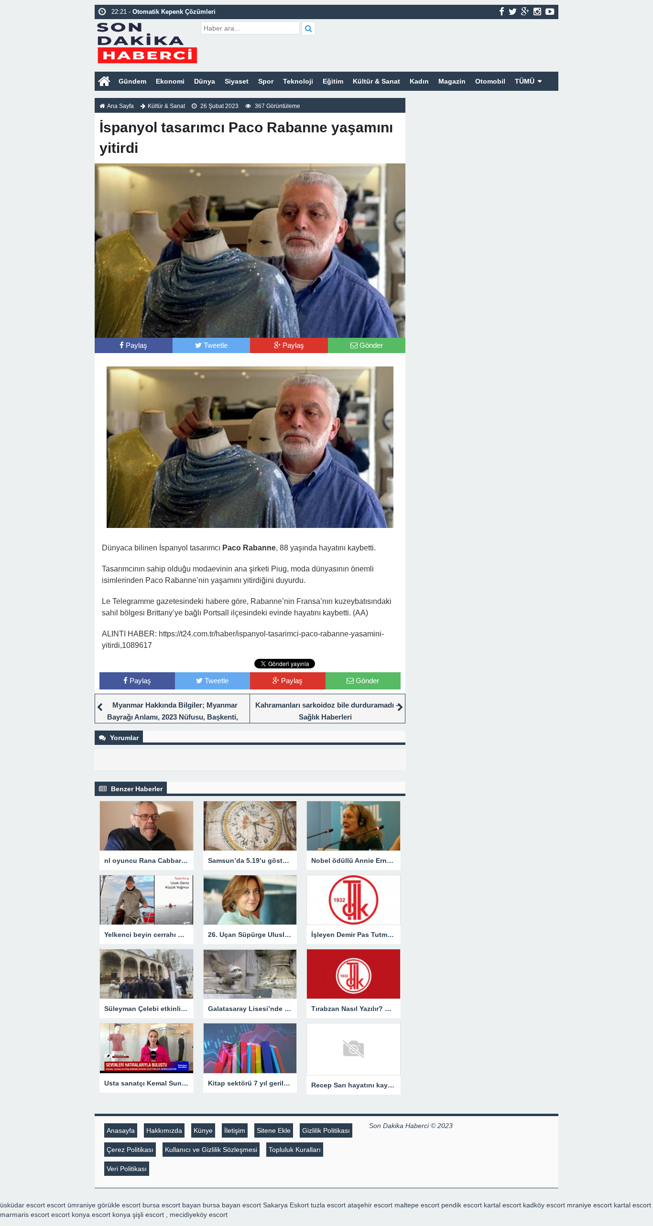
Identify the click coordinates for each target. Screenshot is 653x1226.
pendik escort (461, 1205)
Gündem (132, 81)
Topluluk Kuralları (295, 1149)
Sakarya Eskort (286, 1205)
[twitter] (513, 11)
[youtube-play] (550, 11)
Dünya (204, 81)
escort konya (70, 1214)
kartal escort (502, 1205)
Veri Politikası (127, 1168)
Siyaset (237, 81)
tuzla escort (328, 1205)
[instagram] (537, 11)
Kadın (419, 81)
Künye (203, 1130)
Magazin (452, 81)
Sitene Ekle (274, 1130)
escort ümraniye (71, 1205)
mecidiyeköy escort (199, 1214)
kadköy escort (544, 1205)
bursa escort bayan (171, 1205)
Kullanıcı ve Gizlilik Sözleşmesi (211, 1149)
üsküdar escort (22, 1205)
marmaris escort (24, 1214)
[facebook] (501, 11)
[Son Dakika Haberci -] (146, 41)
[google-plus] (525, 11)
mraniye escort (589, 1205)
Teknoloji (298, 81)
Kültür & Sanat (376, 81)
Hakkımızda (164, 1130)
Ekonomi (170, 81)
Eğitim (333, 81)
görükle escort (119, 1205)
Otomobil (490, 81)
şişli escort (148, 1214)
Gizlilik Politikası (326, 1130)
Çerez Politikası (130, 1149)
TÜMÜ (524, 81)
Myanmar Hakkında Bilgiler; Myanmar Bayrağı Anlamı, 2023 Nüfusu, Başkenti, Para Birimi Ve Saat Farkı (172, 717)
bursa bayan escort (232, 1205)
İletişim (234, 1130)
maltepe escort (416, 1205)
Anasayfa (121, 1130)
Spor (265, 81)
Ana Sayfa (120, 106)
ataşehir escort (370, 1205)
